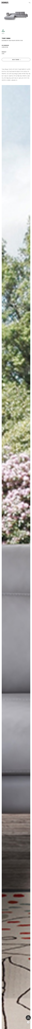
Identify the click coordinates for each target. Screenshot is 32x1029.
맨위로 (28, 1022)
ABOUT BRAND (15, 59)
